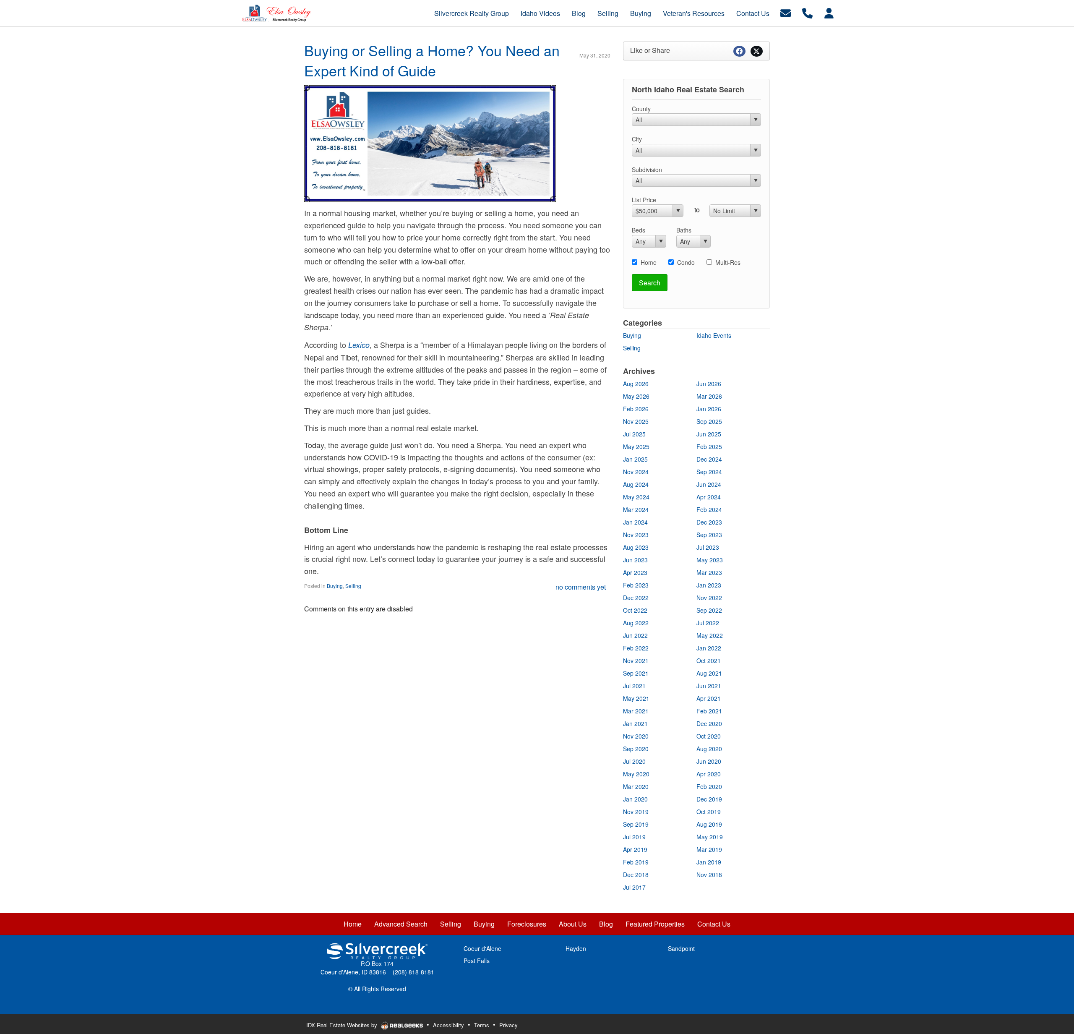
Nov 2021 (636, 660)
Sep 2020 (636, 748)
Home (649, 262)
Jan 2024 (635, 522)
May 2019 (709, 837)
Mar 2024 (636, 509)
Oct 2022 (635, 610)
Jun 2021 (708, 686)
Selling (353, 585)
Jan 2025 (635, 459)
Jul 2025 (634, 434)
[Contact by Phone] (807, 12)
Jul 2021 (634, 686)
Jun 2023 (635, 560)
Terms (481, 1025)
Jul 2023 (707, 547)
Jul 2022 (707, 623)
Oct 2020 (708, 736)
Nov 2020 (636, 736)
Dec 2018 (636, 874)
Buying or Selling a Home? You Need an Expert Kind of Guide (432, 60)
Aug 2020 (709, 748)
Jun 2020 (708, 761)
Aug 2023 (636, 547)
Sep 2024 (709, 471)
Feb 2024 (709, 509)
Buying (335, 585)
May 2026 (636, 396)
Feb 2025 (709, 446)
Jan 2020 (635, 799)
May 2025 (636, 446)
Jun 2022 (635, 635)
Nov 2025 (636, 421)
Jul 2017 (634, 887)
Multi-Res (727, 262)
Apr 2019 (635, 849)
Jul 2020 (634, 761)
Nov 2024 (636, 471)
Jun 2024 (708, 484)
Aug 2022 (636, 623)
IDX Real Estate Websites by (342, 1025)
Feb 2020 (709, 786)
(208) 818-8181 (413, 972)
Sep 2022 (709, 610)
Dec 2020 (709, 723)
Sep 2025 (709, 421)
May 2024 (636, 497)
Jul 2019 (634, 837)
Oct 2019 (708, 811)
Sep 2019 (636, 824)
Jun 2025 (708, 434)
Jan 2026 (708, 409)
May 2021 (636, 698)
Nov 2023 (636, 534)
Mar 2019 (709, 849)
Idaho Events (713, 335)
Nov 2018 (709, 874)
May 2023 (709, 560)
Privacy (508, 1025)
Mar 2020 (636, 786)
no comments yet (580, 587)
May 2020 (636, 774)
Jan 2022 (708, 648)
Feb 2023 (636, 585)
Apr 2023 (635, 572)
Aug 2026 (636, 383)
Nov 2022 (709, 597)
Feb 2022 (636, 648)
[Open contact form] (785, 12)
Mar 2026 (709, 396)
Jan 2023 (708, 585)
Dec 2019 (709, 799)
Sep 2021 (636, 673)
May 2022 (709, 635)
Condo (686, 262)
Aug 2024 (636, 484)
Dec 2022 (636, 597)
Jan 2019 (708, 862)
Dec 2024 (709, 459)
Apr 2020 (708, 774)
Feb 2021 (709, 711)
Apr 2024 (708, 497)
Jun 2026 (708, 383)
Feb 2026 (636, 409)
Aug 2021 (709, 673)
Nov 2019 (636, 811)
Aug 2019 (709, 824)
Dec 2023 (709, 522)
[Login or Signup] (829, 12)
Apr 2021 (708, 698)
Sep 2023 (709, 534)
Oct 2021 (708, 660)
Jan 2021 (635, 723)
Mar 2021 (636, 711)
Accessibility (448, 1025)
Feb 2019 (636, 862)
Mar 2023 (709, 572)
